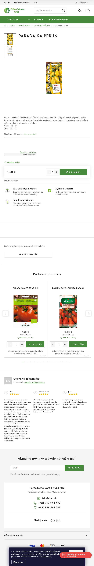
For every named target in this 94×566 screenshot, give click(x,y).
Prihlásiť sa (74, 468)
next (88, 313)
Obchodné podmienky (22, 2)
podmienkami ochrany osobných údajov (45, 474)
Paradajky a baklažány (28, 152)
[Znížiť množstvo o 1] (49, 172)
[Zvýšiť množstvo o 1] (56, 172)
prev (5, 313)
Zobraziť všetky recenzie (34, 382)
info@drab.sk (49, 498)
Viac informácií (45, 556)
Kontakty (7, 2)
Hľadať (63, 10)
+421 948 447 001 (49, 507)
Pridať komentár (28, 254)
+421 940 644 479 (80, 10)
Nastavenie (18, 562)
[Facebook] (53, 520)
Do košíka (74, 172)
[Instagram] (58, 520)
